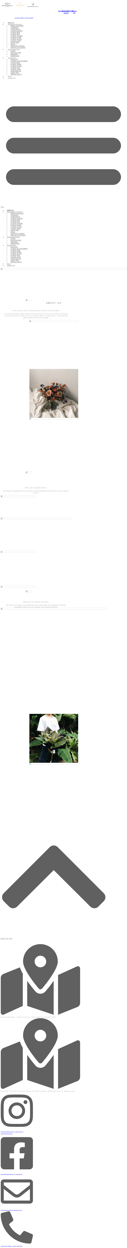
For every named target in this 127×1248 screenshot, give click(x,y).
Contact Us (12, 78)
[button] (63, 144)
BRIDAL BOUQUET (17, 26)
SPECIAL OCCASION (18, 47)
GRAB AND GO (16, 71)
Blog (8, 264)
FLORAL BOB (15, 32)
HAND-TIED (15, 42)
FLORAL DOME (16, 37)
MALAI (13, 44)
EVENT (13, 51)
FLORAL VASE (16, 41)
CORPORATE (15, 29)
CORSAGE (14, 27)
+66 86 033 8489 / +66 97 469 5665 (24, 18)
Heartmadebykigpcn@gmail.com (11, 1210)
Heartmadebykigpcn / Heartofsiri (11, 1174)
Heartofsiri (12, 58)
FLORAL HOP (15, 68)
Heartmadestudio (14, 50)
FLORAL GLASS (16, 39)
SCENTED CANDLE (18, 46)
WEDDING (14, 54)
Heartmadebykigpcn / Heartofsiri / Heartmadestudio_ (12, 1133)
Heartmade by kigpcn (15, 25)
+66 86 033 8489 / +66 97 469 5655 (11, 1246)
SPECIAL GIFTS (16, 74)
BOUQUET (14, 59)
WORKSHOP (15, 56)
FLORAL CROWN (17, 36)
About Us (10, 210)
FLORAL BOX (15, 34)
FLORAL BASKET (17, 31)
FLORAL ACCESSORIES (19, 61)
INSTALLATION (16, 53)
